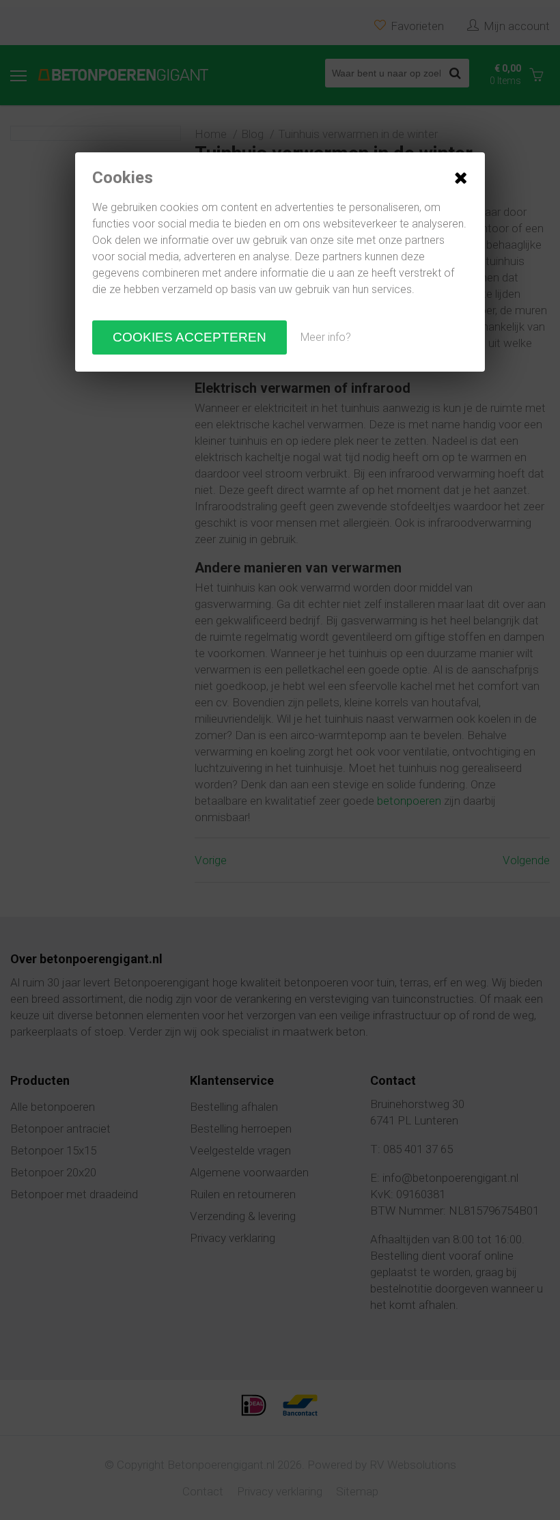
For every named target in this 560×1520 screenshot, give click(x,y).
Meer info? (325, 337)
